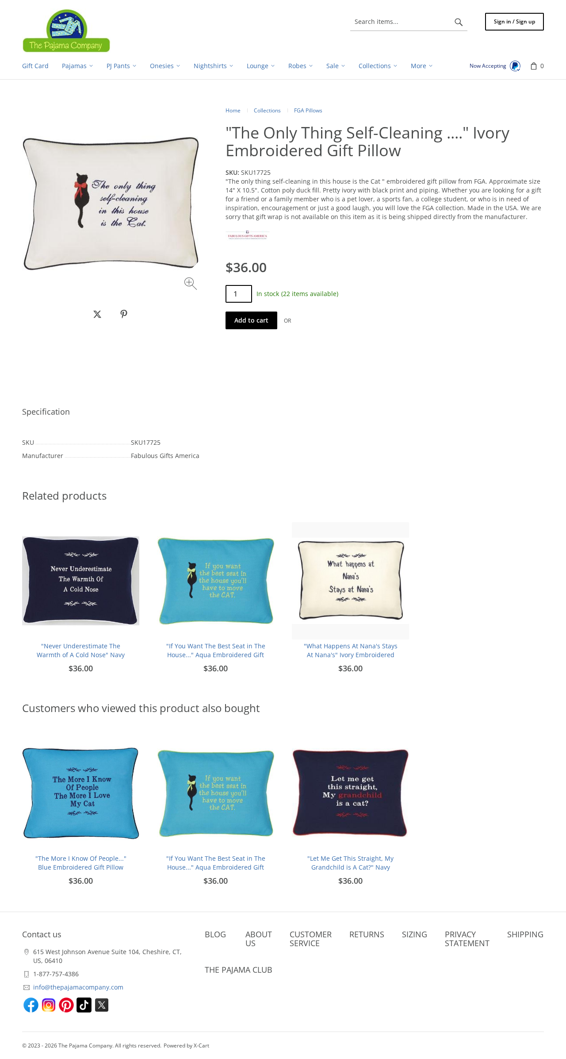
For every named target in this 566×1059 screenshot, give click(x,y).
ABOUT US (258, 938)
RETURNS (366, 934)
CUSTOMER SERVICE (311, 938)
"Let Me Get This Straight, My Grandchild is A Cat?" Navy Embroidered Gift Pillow (350, 867)
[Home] (66, 30)
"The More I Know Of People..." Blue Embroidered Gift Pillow (80, 862)
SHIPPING (525, 934)
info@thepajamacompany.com (78, 987)
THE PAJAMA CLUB (238, 969)
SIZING (414, 934)
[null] (97, 314)
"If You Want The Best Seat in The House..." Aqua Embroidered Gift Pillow (215, 655)
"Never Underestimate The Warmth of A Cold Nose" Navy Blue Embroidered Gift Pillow (81, 655)
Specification (46, 411)
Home (233, 110)
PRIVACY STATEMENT (467, 938)
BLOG (215, 934)
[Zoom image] (191, 284)
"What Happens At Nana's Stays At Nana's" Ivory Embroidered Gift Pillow (351, 655)
